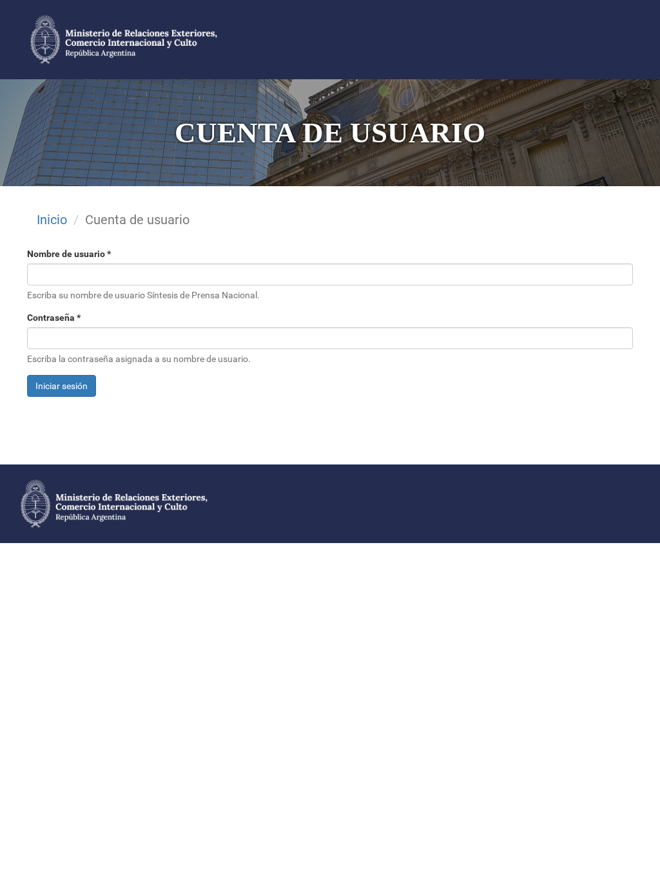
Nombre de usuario (69, 254)
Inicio (52, 219)
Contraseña (54, 317)
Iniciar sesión (61, 386)
